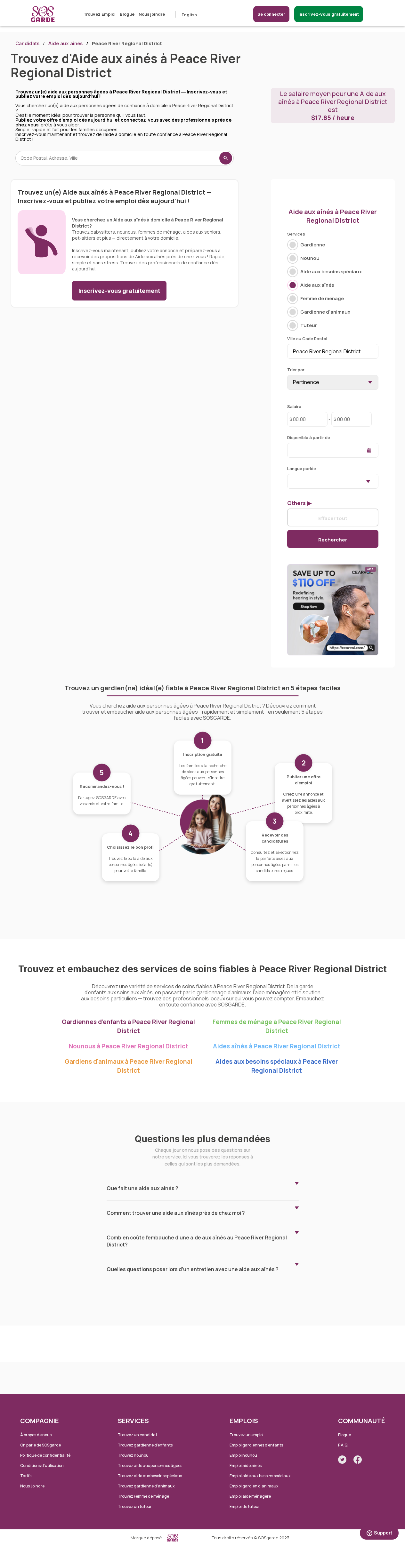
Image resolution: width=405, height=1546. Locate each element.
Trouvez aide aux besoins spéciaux (150, 1475)
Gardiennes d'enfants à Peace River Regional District (128, 1026)
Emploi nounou (243, 1455)
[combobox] (332, 481)
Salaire (294, 406)
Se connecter (271, 14)
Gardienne (312, 244)
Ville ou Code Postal (307, 338)
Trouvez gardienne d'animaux (146, 1486)
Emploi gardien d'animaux (254, 1486)
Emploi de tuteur (245, 1506)
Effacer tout (332, 518)
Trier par (295, 369)
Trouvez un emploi (246, 1435)
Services (296, 234)
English (189, 14)
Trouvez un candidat (137, 1435)
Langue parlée (301, 468)
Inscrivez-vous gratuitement (328, 14)
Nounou (310, 258)
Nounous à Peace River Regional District (128, 1046)
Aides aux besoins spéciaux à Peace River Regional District (276, 1066)
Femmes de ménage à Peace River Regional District (277, 1026)
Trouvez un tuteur (135, 1506)
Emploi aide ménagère (250, 1496)
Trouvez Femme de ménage (143, 1496)
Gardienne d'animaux (325, 311)
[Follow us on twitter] (342, 1459)
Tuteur (308, 325)
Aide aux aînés (65, 43)
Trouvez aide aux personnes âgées (150, 1465)
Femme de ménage (322, 298)
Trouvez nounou (133, 1455)
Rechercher (332, 539)
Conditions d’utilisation (42, 1465)
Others (296, 503)
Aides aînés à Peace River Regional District (276, 1046)
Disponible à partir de (308, 437)
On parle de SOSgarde (40, 1445)
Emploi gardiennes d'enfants (256, 1445)
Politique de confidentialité (45, 1455)
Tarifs (25, 1475)
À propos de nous (36, 1435)
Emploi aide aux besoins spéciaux (260, 1475)
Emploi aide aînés (246, 1465)
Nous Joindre (32, 1486)
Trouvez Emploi (100, 14)
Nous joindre (152, 14)
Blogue (127, 14)
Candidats (27, 43)
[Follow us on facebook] (357, 1459)
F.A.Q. (343, 1445)
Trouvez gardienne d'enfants (145, 1445)
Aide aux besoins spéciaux (331, 271)
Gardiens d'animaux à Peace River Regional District (128, 1066)
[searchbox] (291, 481)
